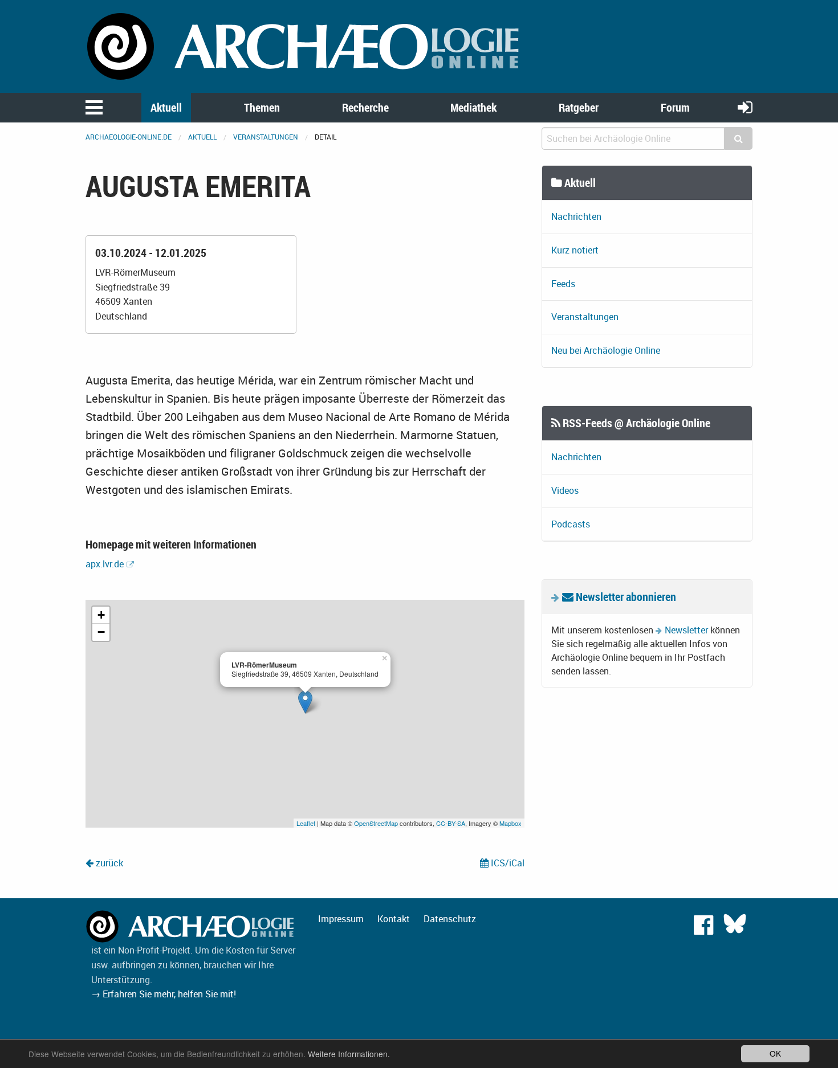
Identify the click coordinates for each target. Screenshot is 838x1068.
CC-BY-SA (450, 823)
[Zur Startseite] (305, 45)
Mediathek (473, 107)
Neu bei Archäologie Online (605, 350)
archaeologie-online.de (129, 136)
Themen (262, 107)
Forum (675, 107)
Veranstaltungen (265, 136)
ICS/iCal (506, 863)
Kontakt (393, 918)
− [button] (101, 632)
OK (775, 1053)
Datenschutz (450, 918)
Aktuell (166, 107)
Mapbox (510, 823)
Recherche (365, 107)
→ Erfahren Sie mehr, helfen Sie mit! (163, 994)
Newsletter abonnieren (624, 596)
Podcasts (570, 524)
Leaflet (305, 823)
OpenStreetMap (376, 823)
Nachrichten (576, 216)
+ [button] (101, 615)
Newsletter (686, 630)
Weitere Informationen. (349, 1053)
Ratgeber (579, 107)
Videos (565, 490)
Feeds (563, 283)
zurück (108, 863)
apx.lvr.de (105, 564)
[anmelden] (745, 107)
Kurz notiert (575, 250)
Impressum (341, 918)
